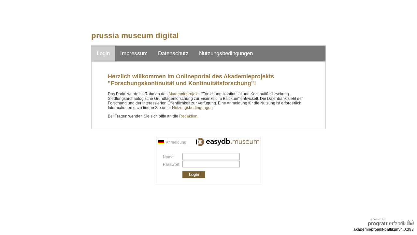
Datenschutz (173, 53)
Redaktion (188, 116)
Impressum (134, 53)
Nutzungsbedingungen (226, 53)
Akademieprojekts (184, 94)
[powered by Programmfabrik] (391, 221)
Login (103, 53)
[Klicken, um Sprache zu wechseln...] (161, 142)
